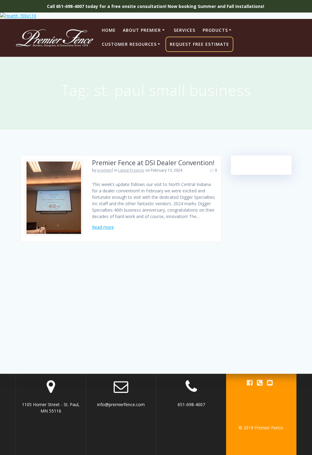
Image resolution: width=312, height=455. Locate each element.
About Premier (142, 30)
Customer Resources (129, 44)
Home (109, 30)
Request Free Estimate (199, 44)
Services (184, 30)
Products (215, 30)
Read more (103, 227)
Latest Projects (131, 170)
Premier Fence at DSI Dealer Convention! (153, 162)
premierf (105, 170)
